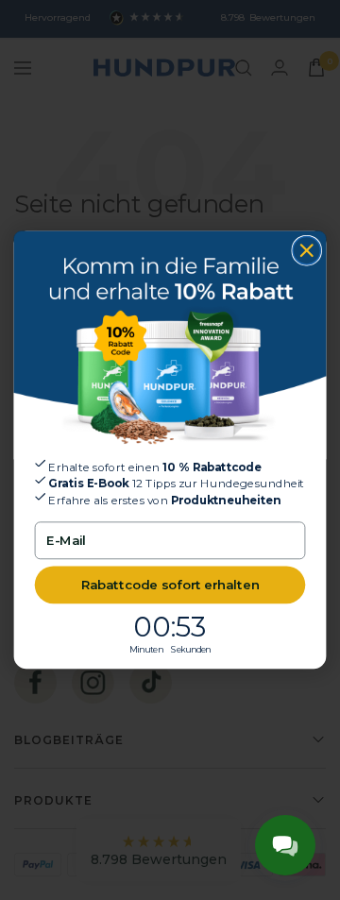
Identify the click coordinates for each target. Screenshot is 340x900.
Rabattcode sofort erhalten (170, 584)
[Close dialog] (306, 250)
